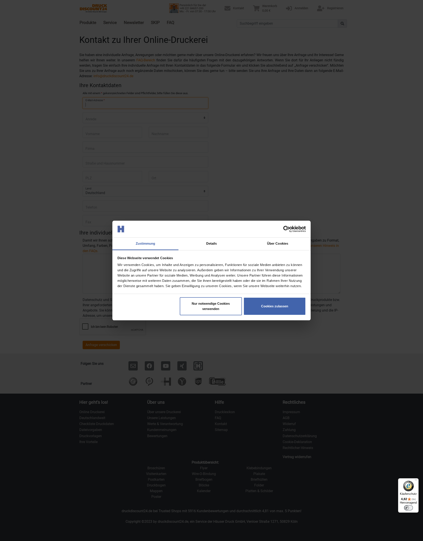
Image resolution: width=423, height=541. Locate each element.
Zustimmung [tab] (145, 243)
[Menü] (416, 481)
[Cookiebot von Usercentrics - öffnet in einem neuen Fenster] (286, 229)
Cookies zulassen (274, 306)
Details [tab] (211, 243)
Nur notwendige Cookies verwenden (211, 306)
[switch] (408, 507)
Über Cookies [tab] (277, 243)
